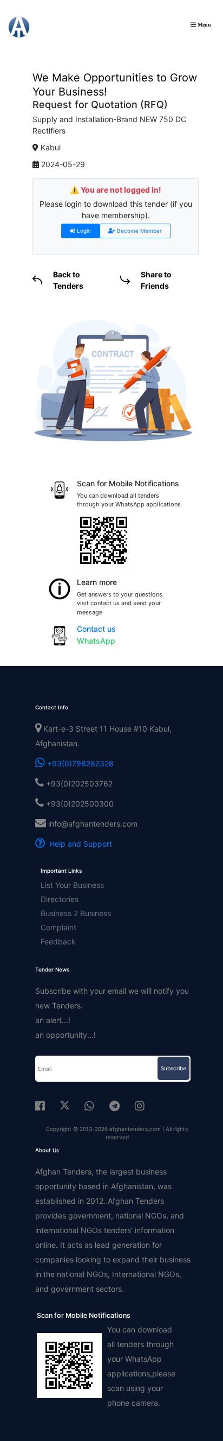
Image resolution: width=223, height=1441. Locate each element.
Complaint (58, 927)
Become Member (138, 230)
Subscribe (173, 1068)
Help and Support (78, 843)
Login (83, 230)
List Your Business (72, 885)
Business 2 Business (76, 913)
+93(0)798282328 (79, 763)
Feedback (58, 941)
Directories (59, 899)
